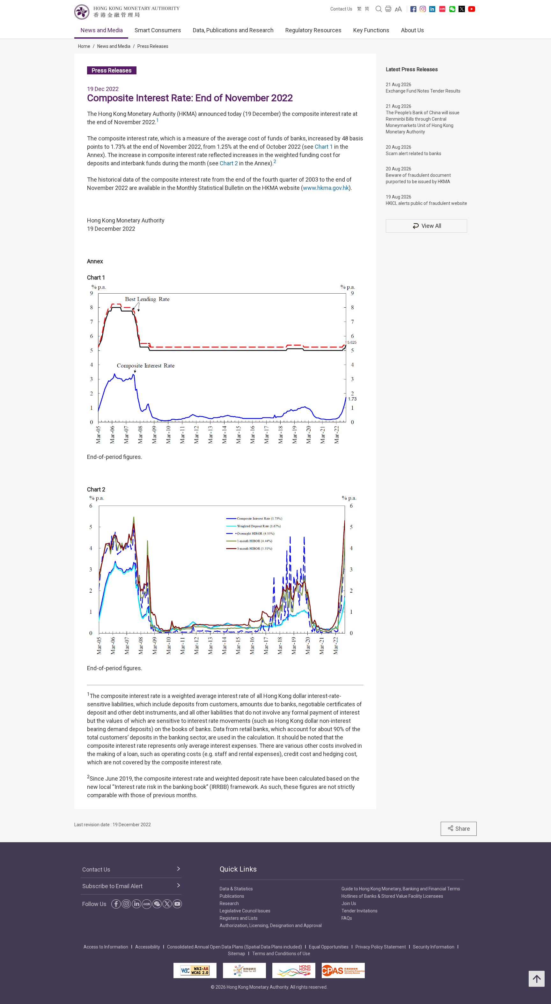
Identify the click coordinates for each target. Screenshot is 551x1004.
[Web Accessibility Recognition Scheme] (244, 970)
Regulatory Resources (313, 30)
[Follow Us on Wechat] (452, 9)
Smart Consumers (158, 30)
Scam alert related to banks (413, 153)
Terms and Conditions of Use (281, 953)
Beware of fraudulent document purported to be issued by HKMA (418, 178)
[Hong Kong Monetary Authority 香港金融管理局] (127, 11)
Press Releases (152, 46)
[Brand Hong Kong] (293, 970)
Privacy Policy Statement (381, 946)
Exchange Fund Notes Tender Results (423, 91)
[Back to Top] (537, 979)
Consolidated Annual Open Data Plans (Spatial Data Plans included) (234, 946)
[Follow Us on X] (462, 9)
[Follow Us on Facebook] (413, 9)
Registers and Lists (239, 918)
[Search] (379, 9)
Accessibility (147, 946)
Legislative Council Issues (245, 910)
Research (229, 903)
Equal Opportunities (329, 946)
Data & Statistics (236, 888)
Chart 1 (324, 146)
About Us (412, 30)
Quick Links (238, 869)
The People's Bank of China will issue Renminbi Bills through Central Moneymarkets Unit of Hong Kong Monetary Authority (422, 122)
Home (84, 46)
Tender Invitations (360, 910)
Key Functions (371, 30)
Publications (232, 896)
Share (462, 828)
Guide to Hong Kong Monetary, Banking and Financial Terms (401, 888)
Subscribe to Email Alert (112, 886)
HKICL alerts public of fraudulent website (426, 203)
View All (431, 225)
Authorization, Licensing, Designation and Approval (271, 925)
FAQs (347, 918)
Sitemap (236, 953)
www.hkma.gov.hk (326, 187)
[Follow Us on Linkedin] (432, 9)
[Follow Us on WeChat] (157, 903)
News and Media (102, 30)
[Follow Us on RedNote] (442, 9)
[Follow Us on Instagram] (423, 9)
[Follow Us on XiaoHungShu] (146, 904)
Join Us (349, 903)
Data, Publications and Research (233, 30)
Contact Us (341, 8)
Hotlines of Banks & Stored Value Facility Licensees (392, 896)
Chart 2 (229, 163)
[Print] (388, 9)
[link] (398, 9)
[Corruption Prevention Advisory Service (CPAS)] (343, 970)
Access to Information (106, 946)
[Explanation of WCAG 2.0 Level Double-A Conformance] (195, 970)
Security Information (433, 946)
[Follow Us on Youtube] (471, 9)
